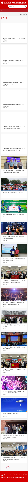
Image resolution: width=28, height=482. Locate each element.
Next (24, 467)
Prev (4, 467)
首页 (21, 14)
